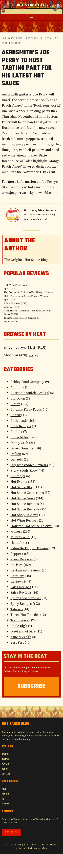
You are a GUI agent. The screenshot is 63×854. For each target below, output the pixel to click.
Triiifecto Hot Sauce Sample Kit (22, 318)
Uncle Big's (18, 625)
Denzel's (16, 459)
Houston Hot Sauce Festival (31, 526)
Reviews (16, 581)
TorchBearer (20, 620)
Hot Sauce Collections (27, 492)
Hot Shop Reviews (24, 514)
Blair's (15, 404)
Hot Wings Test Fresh (16, 285)
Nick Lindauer (47, 210)
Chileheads (18, 420)
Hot (37, 347)
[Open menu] (32, 18)
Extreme (15, 348)
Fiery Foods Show (24, 470)
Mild (33, 355)
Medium (15, 355)
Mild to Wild (20, 537)
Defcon (15, 453)
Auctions (17, 387)
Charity (16, 415)
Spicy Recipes (21, 603)
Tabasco (16, 609)
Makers (16, 531)
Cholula (16, 431)
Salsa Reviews (21, 592)
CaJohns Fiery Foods (26, 409)
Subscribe (31, 686)
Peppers (16, 553)
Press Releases (21, 559)
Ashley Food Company (27, 381)
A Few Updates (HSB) (15, 303)
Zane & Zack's (20, 636)
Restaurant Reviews (25, 570)
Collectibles (19, 437)
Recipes (16, 564)
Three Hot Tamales (24, 614)
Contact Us (11, 831)
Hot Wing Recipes (24, 520)
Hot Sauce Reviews (24, 509)
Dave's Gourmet (22, 448)
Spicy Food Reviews (25, 598)
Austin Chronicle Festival (29, 392)
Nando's (16, 542)
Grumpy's (17, 476)
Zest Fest (17, 642)
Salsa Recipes (20, 587)
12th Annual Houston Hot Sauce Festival (27, 310)
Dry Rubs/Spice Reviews (29, 465)
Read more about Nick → (37, 219)
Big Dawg (17, 398)
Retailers (17, 575)
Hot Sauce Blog (22, 487)
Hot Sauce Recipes (24, 503)
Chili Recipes (20, 426)
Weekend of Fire (23, 631)
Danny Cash (19, 442)
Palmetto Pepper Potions (29, 548)
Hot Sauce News (12, 38)
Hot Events (18, 481)
